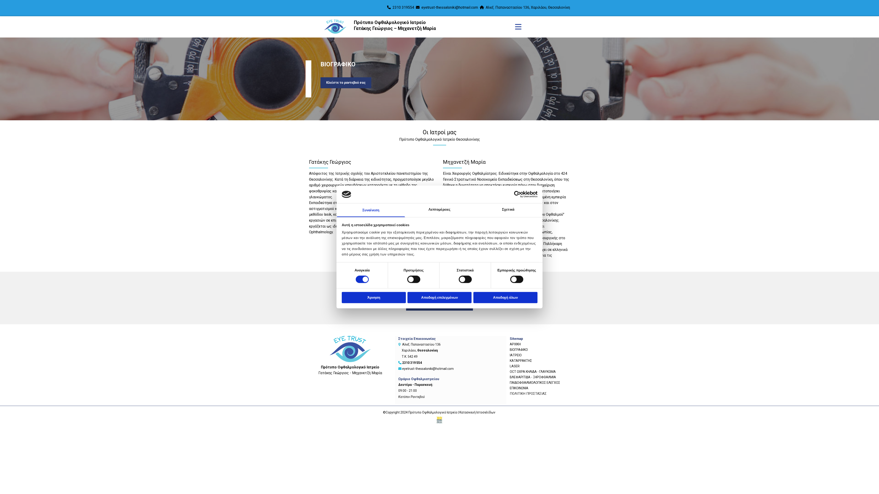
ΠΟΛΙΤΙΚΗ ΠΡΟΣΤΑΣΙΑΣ (528, 394)
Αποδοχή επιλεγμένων (439, 297)
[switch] (413, 279)
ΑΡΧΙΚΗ (515, 344)
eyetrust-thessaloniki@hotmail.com (449, 7)
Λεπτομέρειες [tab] (439, 209)
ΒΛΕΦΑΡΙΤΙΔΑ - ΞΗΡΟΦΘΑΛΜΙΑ (533, 377)
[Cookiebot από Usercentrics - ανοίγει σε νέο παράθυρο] (517, 194)
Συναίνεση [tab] (370, 210)
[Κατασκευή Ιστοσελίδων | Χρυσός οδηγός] (439, 420)
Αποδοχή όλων (505, 297)
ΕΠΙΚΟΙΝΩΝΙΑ (519, 388)
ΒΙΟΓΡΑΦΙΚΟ (519, 350)
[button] (345, 82)
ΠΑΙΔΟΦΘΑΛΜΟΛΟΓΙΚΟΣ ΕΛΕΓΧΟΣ (535, 382)
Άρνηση (373, 297)
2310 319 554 (412, 363)
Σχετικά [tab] (508, 209)
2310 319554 (403, 7)
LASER (515, 366)
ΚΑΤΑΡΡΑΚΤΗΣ (521, 360)
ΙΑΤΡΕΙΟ (516, 355)
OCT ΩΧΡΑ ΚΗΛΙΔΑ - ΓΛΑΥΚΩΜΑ (533, 371)
